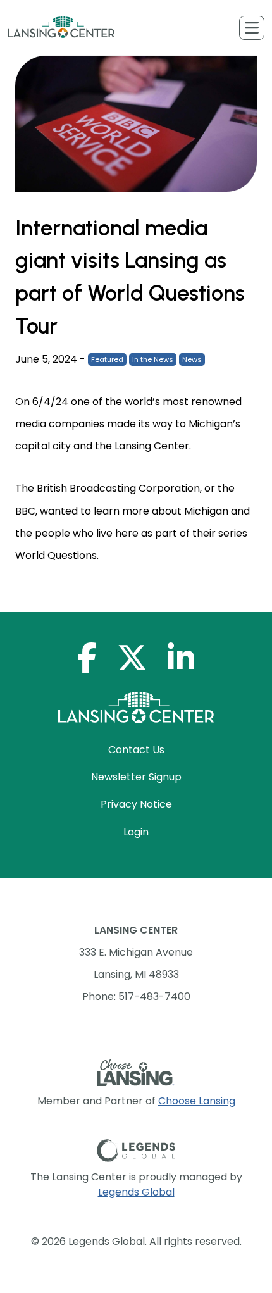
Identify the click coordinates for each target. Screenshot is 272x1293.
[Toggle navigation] (251, 28)
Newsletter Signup (136, 777)
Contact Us (136, 749)
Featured (107, 359)
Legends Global (136, 1192)
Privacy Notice (136, 804)
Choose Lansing (196, 1101)
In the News (152, 359)
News (192, 359)
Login (136, 832)
